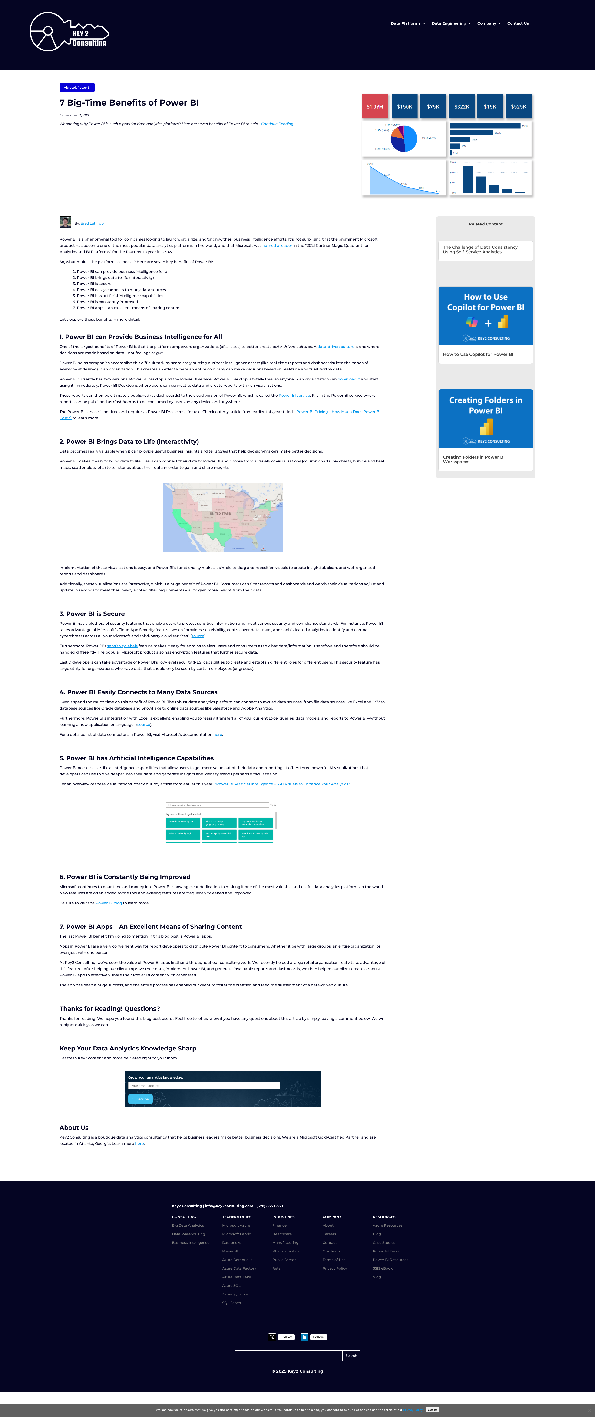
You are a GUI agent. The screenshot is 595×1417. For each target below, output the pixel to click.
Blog (377, 1234)
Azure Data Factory (239, 1268)
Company (486, 23)
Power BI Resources (390, 1260)
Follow (286, 1337)
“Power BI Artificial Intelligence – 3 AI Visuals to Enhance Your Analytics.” (283, 784)
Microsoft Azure (236, 1225)
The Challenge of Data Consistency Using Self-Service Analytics (480, 249)
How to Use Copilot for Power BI (478, 354)
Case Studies (384, 1242)
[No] (589, 1410)
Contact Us (518, 23)
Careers (329, 1234)
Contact (330, 1242)
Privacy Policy (335, 1268)
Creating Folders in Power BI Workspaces (474, 459)
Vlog (377, 1277)
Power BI (230, 1251)
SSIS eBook (383, 1268)
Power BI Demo (387, 1251)
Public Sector (284, 1260)
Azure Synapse (235, 1294)
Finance (279, 1225)
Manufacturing (285, 1242)
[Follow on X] (272, 1337)
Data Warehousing (188, 1234)
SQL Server (231, 1303)
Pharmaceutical (286, 1251)
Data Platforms (406, 23)
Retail (277, 1268)
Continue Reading (277, 124)
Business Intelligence (190, 1242)
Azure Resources (388, 1225)
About (328, 1225)
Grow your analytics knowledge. (155, 1077)
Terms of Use (334, 1260)
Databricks (231, 1242)
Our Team (331, 1251)
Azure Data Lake (236, 1277)
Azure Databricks (237, 1260)
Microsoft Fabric (236, 1234)
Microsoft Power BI (77, 87)
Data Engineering (449, 23)
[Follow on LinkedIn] (304, 1337)
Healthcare (282, 1234)
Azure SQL (231, 1285)
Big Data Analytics (188, 1225)
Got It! (432, 1410)
